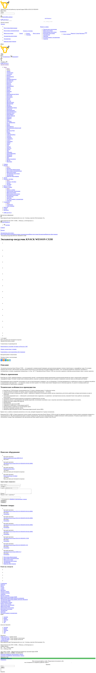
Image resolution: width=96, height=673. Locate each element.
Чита (8, 157)
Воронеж (9, 84)
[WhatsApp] (8, 360)
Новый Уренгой (11, 115)
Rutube (5, 618)
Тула (8, 145)
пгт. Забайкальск (11, 122)
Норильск (9, 117)
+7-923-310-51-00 (5, 638)
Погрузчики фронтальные (7, 234)
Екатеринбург (10, 86)
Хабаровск (9, 152)
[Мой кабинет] (1, 58)
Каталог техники (5, 595)
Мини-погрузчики (34, 234)
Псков (8, 129)
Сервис (2, 588)
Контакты (3, 590)
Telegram (6, 619)
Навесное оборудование (51, 234)
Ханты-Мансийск (11, 153)
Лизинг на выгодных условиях (8, 349)
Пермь (8, 125)
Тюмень (9, 146)
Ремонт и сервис (11, 189)
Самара (8, 133)
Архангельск (10, 72)
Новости (3, 584)
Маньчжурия (10, 103)
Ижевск (9, 87)
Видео (2, 586)
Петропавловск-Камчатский (14, 128)
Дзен (5, 621)
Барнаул (9, 75)
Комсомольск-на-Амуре (13, 94)
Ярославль (9, 161)
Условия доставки (5, 592)
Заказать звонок (5, 64)
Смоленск (9, 137)
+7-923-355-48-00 (5, 639)
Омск (8, 119)
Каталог (9, 168)
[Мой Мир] (6, 360)
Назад (8, 68)
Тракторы (3, 611)
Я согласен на (14, 499)
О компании (10, 204)
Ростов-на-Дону (11, 130)
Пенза (8, 123)
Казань (8, 90)
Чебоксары (9, 155)
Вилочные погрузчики (6, 609)
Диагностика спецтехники (7, 605)
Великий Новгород (11, 79)
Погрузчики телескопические (21, 234)
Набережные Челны (12, 107)
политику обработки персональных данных (60, 662)
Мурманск (9, 106)
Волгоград (9, 82)
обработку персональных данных (18, 499)
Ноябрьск (9, 118)
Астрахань (9, 74)
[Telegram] (10, 360)
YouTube (7, 225)
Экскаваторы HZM (5, 601)
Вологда (9, 83)
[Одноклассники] (3, 360)
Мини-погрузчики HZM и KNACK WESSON (12, 598)
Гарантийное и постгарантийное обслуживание (13, 352)
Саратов (9, 136)
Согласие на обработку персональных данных (12, 655)
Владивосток (10, 80)
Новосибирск (10, 114)
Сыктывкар (10, 141)
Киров (8, 92)
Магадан (9, 101)
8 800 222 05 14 (4, 19)
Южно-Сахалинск (11, 159)
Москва (8, 105)
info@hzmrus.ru (48, 18)
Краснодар (9, 95)
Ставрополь (10, 138)
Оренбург (9, 121)
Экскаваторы (42, 234)
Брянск (8, 78)
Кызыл (8, 99)
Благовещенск (10, 76)
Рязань (8, 132)
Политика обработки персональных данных (12, 654)
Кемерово (9, 91)
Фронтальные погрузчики (7, 607)
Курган (8, 98)
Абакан (8, 71)
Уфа (8, 150)
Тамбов (8, 142)
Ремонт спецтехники (6, 603)
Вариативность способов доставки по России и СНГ (14, 346)
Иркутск (9, 88)
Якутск (8, 160)
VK (4, 622)
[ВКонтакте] (1, 360)
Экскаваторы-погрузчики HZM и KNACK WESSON (14, 599)
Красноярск (10, 97)
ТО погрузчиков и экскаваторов (9, 613)
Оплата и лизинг (5, 591)
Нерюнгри (9, 109)
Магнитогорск (10, 102)
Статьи (2, 587)
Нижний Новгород (11, 111)
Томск (8, 144)
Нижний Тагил (10, 113)
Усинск (8, 149)
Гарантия (3, 594)
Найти (2, 667)
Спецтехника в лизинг (6, 602)
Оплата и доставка (11, 181)
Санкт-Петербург (11, 134)
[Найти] (1, 15)
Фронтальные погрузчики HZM (9, 597)
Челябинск (9, 156)
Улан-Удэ (9, 148)
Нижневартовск (11, 110)
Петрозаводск (10, 126)
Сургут (8, 140)
